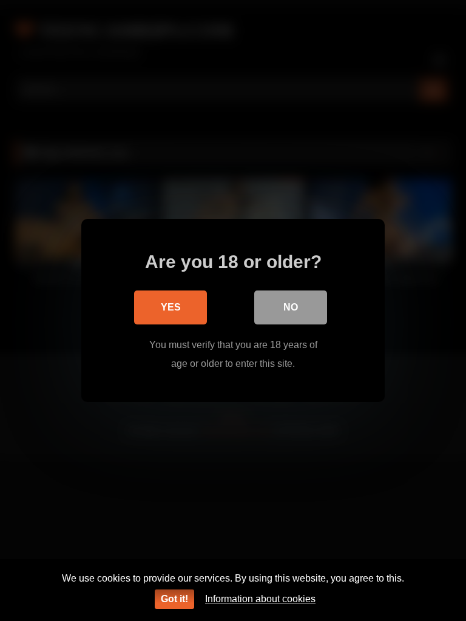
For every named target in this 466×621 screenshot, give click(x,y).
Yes (171, 307)
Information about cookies (260, 599)
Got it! (174, 599)
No (290, 307)
